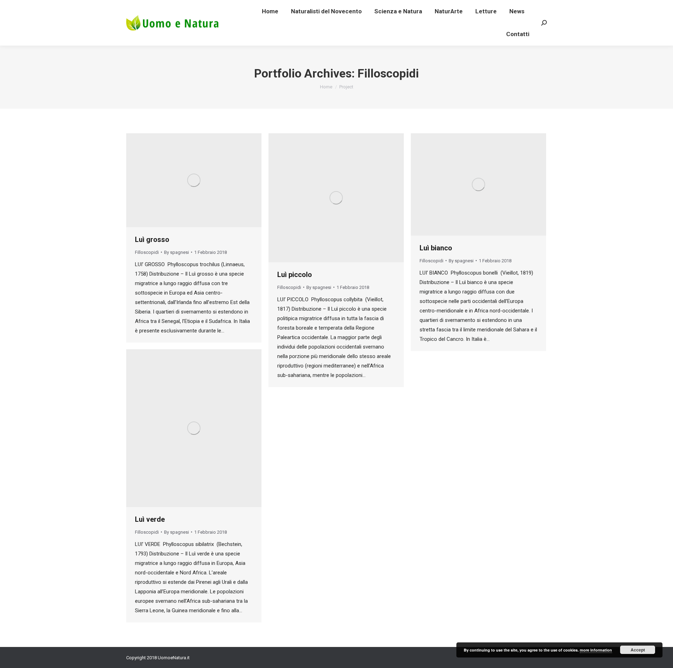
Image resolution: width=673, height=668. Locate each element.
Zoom (184, 180)
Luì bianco (436, 248)
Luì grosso (152, 239)
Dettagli (203, 180)
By (176, 252)
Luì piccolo (294, 274)
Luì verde (150, 519)
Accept (638, 650)
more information (596, 650)
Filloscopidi (147, 252)
